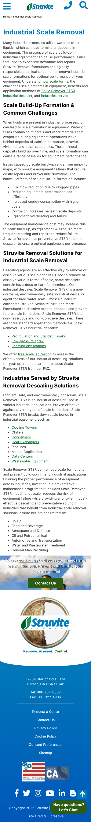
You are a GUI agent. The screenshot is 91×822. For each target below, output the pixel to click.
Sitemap (45, 753)
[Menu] (7, 8)
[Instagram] (38, 793)
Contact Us (45, 583)
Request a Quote (45, 711)
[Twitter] (26, 793)
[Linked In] (62, 793)
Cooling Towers (24, 427)
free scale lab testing (35, 354)
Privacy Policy (45, 728)
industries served (54, 96)
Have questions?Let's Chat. (68, 807)
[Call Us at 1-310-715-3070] (68, 5)
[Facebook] (17, 793)
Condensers (21, 437)
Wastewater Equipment (30, 461)
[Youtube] (50, 793)
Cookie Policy (45, 736)
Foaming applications (29, 346)
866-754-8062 (49, 692)
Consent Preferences (45, 744)
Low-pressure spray (28, 341)
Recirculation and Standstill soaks (39, 336)
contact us (27, 560)
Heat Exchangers (25, 442)
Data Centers (22, 456)
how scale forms (55, 81)
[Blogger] (73, 793)
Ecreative (55, 816)
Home (6, 16)
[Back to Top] (82, 794)
